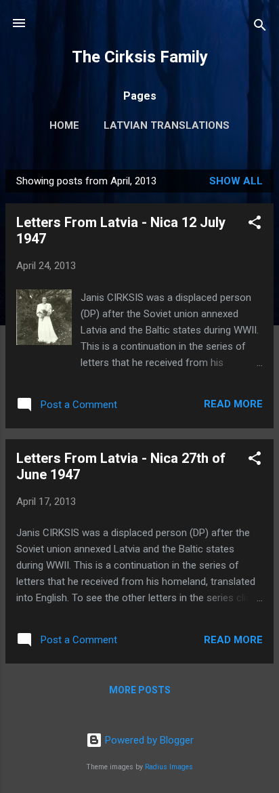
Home (64, 125)
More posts (140, 690)
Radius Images (169, 766)
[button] (254, 224)
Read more (233, 404)
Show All (236, 181)
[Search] (260, 27)
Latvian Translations (167, 125)
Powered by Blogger (148, 740)
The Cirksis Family (140, 56)
